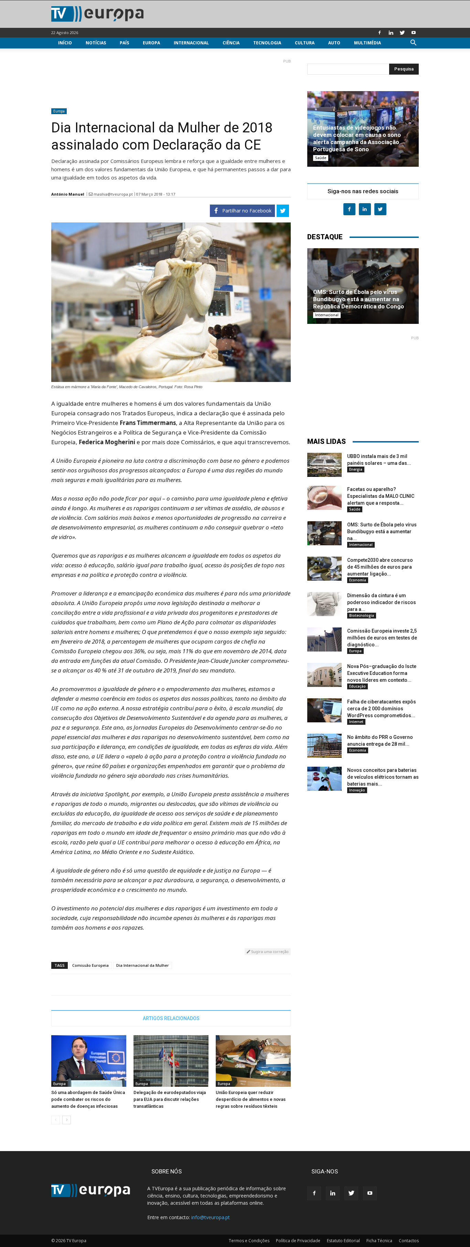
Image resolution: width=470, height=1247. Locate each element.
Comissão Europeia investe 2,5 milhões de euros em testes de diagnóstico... (382, 637)
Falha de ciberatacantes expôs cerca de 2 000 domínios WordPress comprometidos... (381, 708)
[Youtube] (413, 32)
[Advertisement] (171, 81)
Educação (357, 686)
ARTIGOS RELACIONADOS (171, 1018)
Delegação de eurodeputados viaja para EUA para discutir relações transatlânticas (169, 1099)
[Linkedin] (391, 32)
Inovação (357, 790)
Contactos (409, 1241)
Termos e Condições (249, 1241)
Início (65, 43)
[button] (413, 43)
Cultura (304, 43)
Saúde (320, 157)
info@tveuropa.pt (210, 1217)
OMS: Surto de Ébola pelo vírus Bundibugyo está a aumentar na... (382, 531)
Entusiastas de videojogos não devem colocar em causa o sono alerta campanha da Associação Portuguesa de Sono (357, 138)
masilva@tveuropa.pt (113, 194)
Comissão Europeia (90, 965)
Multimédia (367, 43)
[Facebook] (379, 32)
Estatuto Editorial (343, 1241)
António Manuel (67, 194)
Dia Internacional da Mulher (142, 965)
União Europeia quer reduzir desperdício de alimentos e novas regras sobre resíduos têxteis (251, 1099)
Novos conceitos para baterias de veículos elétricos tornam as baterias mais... (383, 777)
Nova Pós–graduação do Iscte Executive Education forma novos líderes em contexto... (381, 673)
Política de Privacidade (298, 1241)
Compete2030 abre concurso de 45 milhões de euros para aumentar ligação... (380, 567)
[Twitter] (402, 32)
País (124, 43)
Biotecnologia (361, 615)
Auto (334, 43)
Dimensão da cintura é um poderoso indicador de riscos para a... (381, 602)
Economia (357, 580)
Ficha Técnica (379, 1241)
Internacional (191, 43)
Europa (151, 43)
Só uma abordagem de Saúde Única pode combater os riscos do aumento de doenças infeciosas (88, 1099)
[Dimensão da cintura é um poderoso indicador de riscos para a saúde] (324, 604)
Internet (356, 721)
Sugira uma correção (269, 951)
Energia (355, 469)
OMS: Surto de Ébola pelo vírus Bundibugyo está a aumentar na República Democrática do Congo (358, 299)
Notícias (96, 43)
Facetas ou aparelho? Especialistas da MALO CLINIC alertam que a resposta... (380, 496)
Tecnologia (267, 43)
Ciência (231, 43)
